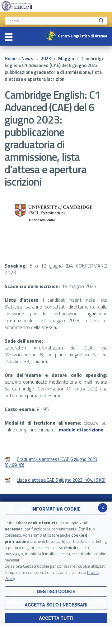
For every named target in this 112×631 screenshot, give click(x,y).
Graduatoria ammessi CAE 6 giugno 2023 (51, 462)
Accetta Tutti (56, 618)
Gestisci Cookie (56, 591)
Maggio (66, 58)
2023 (46, 58)
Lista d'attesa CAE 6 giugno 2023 (61, 481)
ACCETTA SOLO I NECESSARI (56, 605)
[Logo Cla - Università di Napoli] (76, 35)
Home (10, 58)
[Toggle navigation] (8, 36)
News (27, 58)
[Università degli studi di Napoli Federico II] (17, 5)
